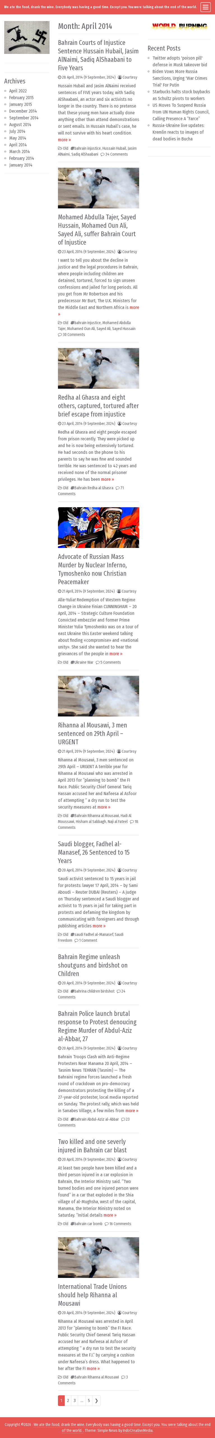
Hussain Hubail (114, 148)
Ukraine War (84, 662)
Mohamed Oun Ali (81, 328)
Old (65, 148)
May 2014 (17, 138)
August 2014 (20, 124)
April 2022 (18, 91)
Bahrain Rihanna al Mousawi (96, 815)
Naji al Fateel (118, 821)
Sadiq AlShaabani (84, 154)
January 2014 (20, 165)
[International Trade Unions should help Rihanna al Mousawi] (98, 1257)
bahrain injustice (87, 148)
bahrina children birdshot (94, 991)
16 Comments (120, 1223)
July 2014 (17, 131)
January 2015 (20, 104)
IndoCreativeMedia (138, 1430)
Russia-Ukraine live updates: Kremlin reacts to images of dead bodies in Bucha (178, 132)
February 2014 (21, 158)
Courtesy (130, 77)
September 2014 (24, 117)
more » (64, 139)
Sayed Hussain (123, 328)
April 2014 (18, 144)
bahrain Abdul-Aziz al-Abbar (96, 1119)
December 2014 (23, 111)
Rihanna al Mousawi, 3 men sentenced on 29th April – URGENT (92, 733)
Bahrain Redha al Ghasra (93, 488)
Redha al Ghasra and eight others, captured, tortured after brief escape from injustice (98, 405)
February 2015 (21, 97)
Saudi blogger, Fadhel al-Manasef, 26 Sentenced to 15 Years (94, 852)
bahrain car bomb (88, 1223)
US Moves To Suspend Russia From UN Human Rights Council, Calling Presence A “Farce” (181, 112)
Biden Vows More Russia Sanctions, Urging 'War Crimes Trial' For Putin (180, 78)
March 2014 (19, 151)
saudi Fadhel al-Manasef (93, 934)
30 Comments (74, 334)
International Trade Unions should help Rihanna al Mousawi (92, 1295)
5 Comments (111, 662)
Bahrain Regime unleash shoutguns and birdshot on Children (93, 965)
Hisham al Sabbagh (91, 821)
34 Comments (116, 154)
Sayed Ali (104, 328)
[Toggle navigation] (205, 7)
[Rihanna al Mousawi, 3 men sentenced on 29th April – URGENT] (98, 695)
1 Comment (88, 940)
